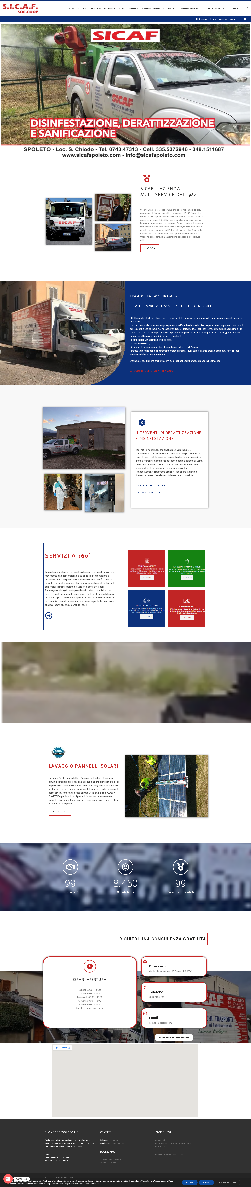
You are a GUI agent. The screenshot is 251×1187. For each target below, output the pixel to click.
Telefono (156, 992)
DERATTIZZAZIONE (150, 492)
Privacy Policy (160, 1140)
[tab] (172, 485)
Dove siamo (158, 966)
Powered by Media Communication (170, 1154)
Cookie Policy (161, 1146)
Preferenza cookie (227, 1182)
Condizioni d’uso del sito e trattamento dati (173, 1143)
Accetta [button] (189, 1182)
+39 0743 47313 (115, 1140)
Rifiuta (206, 1182)
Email (153, 1018)
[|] (20, 8)
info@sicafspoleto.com (114, 1143)
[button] (149, 248)
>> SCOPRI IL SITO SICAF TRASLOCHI (152, 370)
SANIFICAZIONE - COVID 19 (154, 485)
